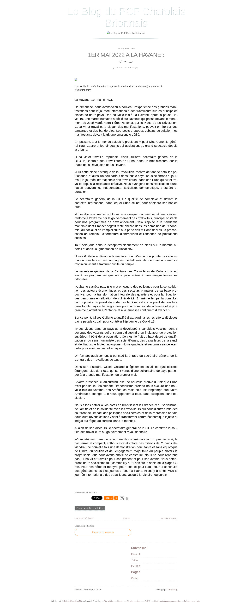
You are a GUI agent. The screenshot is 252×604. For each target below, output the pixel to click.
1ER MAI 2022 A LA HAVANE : (126, 54)
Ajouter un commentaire (103, 532)
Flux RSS (136, 566)
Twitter (134, 560)
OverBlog (172, 589)
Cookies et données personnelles (167, 601)
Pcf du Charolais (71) (73, 601)
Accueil (126, 518)
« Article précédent (84, 518)
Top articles (108, 601)
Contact (135, 578)
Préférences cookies (192, 601)
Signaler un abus (134, 601)
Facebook (135, 554)
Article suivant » (169, 518)
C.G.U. (148, 601)
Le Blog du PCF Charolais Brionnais (126, 17)
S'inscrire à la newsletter (89, 508)
